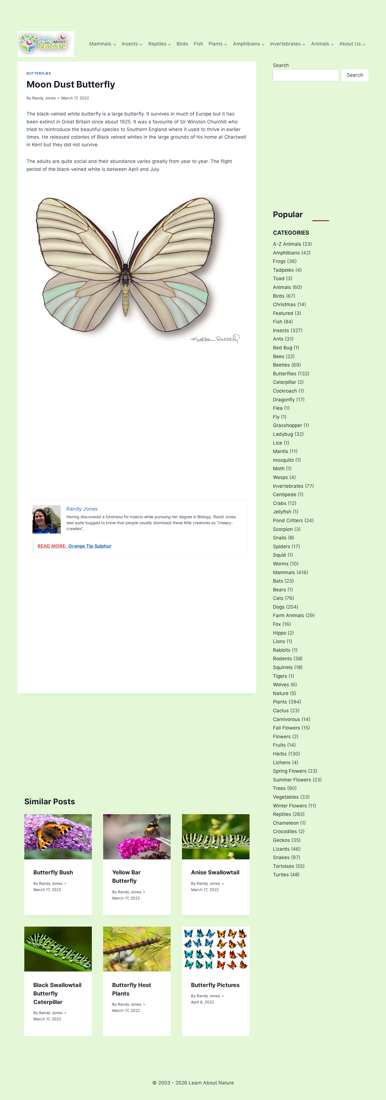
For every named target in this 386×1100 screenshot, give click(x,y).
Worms (281, 564)
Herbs (280, 754)
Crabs (280, 503)
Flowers (282, 736)
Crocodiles (285, 831)
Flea (278, 408)
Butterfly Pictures (215, 984)
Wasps (280, 477)
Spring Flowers (290, 771)
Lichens (281, 762)
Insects (281, 330)
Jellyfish (282, 512)
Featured (283, 313)
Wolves (281, 684)
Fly (276, 417)
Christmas (284, 304)
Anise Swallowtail (215, 872)
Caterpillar (284, 382)
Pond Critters (288, 520)
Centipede (284, 494)
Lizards (281, 849)
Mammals (284, 572)
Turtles (281, 874)
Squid (279, 555)
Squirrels (283, 667)
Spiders (281, 546)
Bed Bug (282, 347)
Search (281, 65)
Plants (280, 702)
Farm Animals (288, 615)
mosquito (283, 460)
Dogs (279, 607)
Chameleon (286, 823)
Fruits (279, 745)
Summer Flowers (292, 780)
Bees (278, 356)
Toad (279, 278)
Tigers (280, 676)
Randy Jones (44, 98)
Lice (277, 443)
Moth (279, 468)
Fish (198, 44)
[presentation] (58, 836)
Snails (280, 538)
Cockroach (285, 391)
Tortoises (283, 866)
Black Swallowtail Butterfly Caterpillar (57, 993)
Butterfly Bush (53, 872)
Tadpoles (283, 270)
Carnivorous (286, 719)
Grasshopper (287, 425)
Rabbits (281, 650)
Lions (279, 641)
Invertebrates (288, 486)
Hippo (279, 633)
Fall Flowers (286, 728)
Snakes (281, 857)
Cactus (281, 710)
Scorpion (283, 529)
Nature (281, 693)
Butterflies (39, 73)
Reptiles (282, 814)
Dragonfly (284, 399)
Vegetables (286, 797)
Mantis (280, 451)
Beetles (281, 365)
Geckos (281, 840)
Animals (282, 287)
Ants (278, 339)
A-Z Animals (287, 244)
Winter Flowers (290, 806)
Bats (278, 581)
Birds (182, 44)
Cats (278, 598)
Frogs (279, 261)
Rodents (282, 658)
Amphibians (286, 253)
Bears (279, 590)
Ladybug (283, 434)
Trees (279, 788)
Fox (277, 624)
